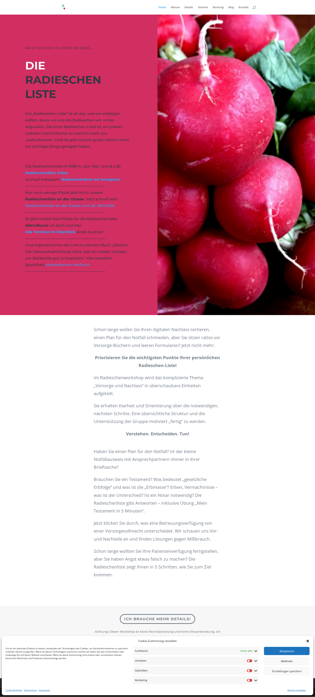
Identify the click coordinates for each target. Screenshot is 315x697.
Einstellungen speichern (287, 671)
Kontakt (244, 7)
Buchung (218, 7)
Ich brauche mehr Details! (157, 619)
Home (162, 7)
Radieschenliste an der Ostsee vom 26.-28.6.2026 (69, 205)
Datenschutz (30, 690)
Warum (175, 7)
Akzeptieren (286, 651)
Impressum (44, 690)
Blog (231, 7)
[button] (308, 641)
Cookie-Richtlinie (13, 690)
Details (188, 7)
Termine (203, 7)
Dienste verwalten (296, 690)
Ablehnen (287, 661)
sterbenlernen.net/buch (68, 265)
